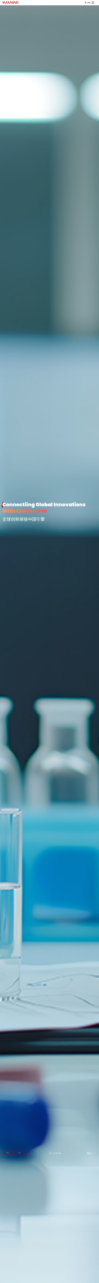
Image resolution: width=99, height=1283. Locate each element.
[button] (7, 1153)
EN (89, 3)
